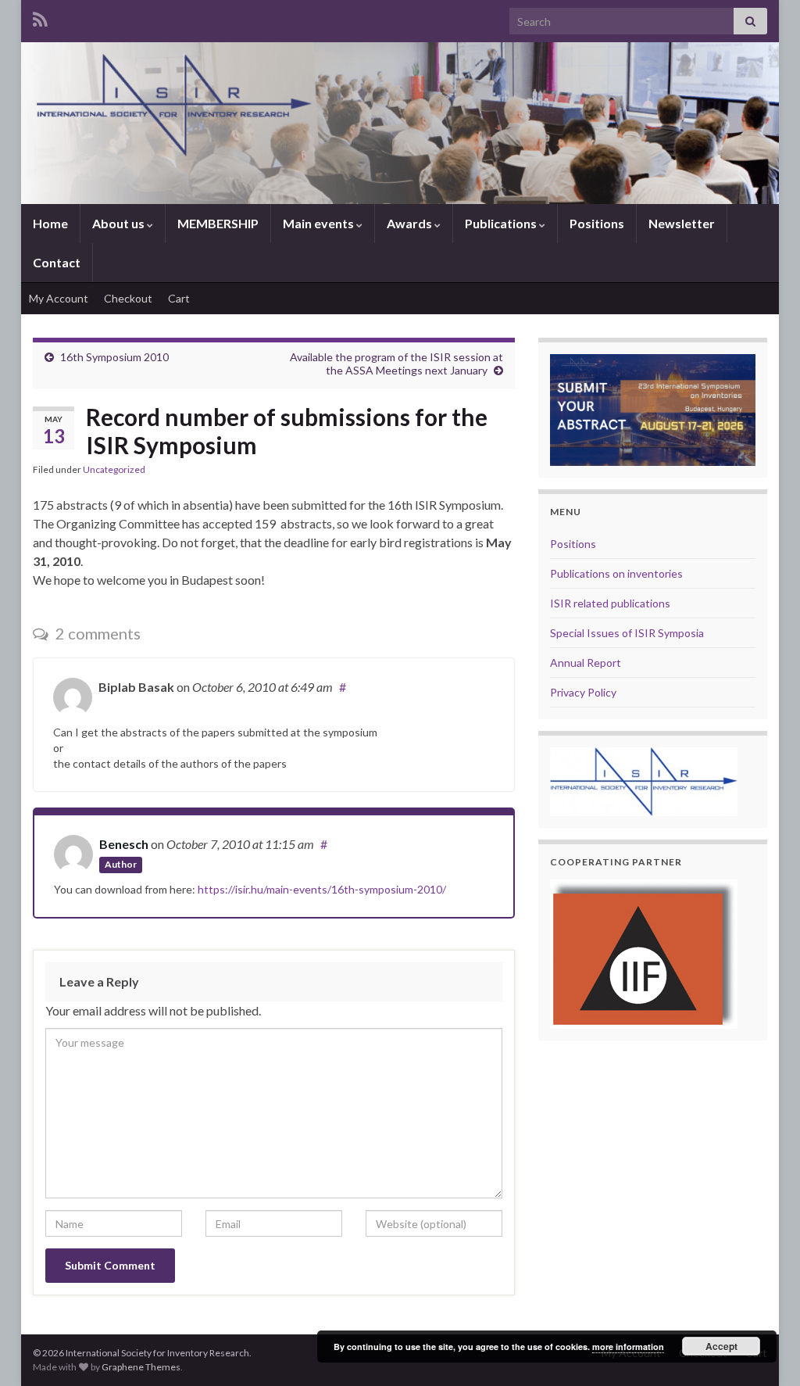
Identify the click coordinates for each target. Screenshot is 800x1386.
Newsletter (681, 223)
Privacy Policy (583, 692)
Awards (410, 223)
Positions (597, 223)
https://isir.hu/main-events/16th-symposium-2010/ (322, 889)
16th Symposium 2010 (114, 357)
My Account (58, 298)
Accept (721, 1346)
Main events (319, 223)
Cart (179, 298)
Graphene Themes (141, 1367)
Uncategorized (114, 469)
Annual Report (585, 662)
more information (628, 1346)
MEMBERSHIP (218, 223)
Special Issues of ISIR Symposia (627, 632)
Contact (56, 262)
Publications (502, 223)
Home (50, 223)
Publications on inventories (616, 573)
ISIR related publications (610, 603)
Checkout (128, 298)
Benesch (123, 843)
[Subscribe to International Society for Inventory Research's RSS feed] (40, 16)
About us (119, 223)
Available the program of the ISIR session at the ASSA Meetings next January (396, 363)
